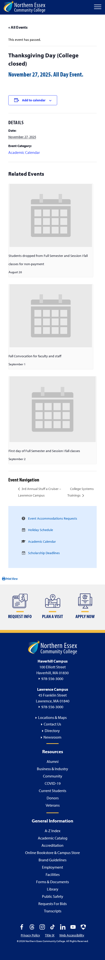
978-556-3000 (52, 678)
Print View (11, 578)
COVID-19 (53, 783)
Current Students (52, 790)
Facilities (53, 874)
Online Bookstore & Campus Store (52, 852)
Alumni (53, 761)
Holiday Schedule (40, 530)
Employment (52, 867)
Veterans (53, 805)
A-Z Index (52, 830)
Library (52, 889)
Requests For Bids (52, 903)
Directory (52, 730)
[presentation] (51, 215)
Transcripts (52, 910)
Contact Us (52, 724)
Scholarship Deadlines (44, 553)
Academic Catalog (52, 838)
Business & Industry (52, 768)
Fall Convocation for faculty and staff (35, 356)
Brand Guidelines (52, 859)
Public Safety (52, 896)
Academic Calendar (24, 152)
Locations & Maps (52, 717)
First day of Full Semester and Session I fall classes (44, 451)
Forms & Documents (52, 881)
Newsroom (52, 737)
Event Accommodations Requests (52, 518)
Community (52, 776)
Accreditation (52, 845)
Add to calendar (33, 100)
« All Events (18, 27)
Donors (53, 797)
